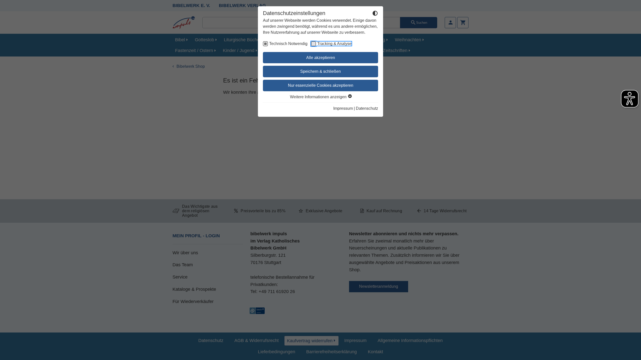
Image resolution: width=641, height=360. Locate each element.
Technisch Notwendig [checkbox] (288, 44)
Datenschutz (367, 108)
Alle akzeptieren (320, 58)
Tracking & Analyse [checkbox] (334, 44)
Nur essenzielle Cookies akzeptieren (320, 85)
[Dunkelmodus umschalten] (375, 14)
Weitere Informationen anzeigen (319, 97)
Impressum (343, 108)
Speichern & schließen (320, 71)
